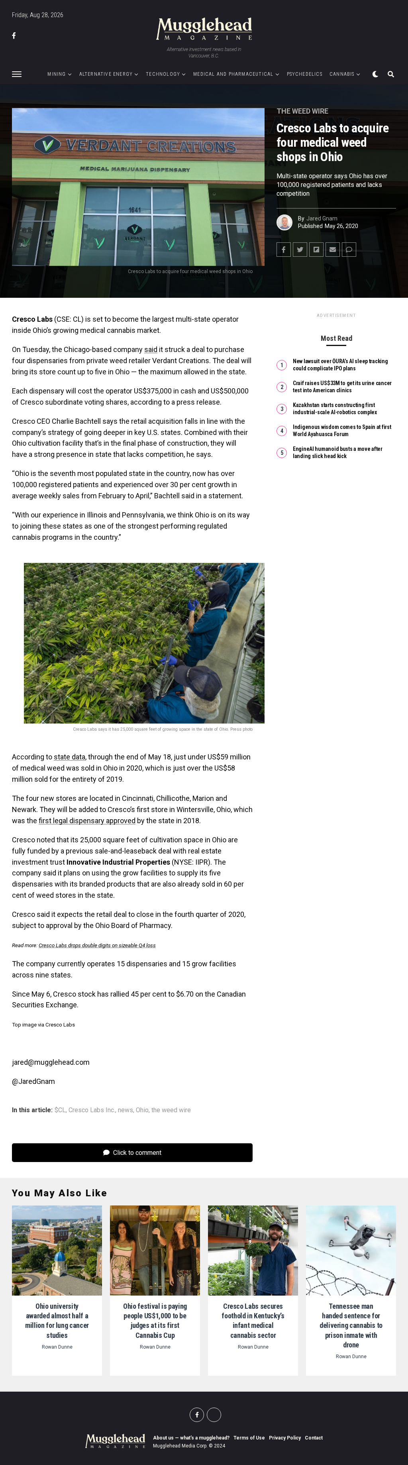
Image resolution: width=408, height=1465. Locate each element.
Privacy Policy (285, 1438)
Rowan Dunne (57, 1347)
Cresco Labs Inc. (92, 1110)
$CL (60, 1110)
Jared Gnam (321, 218)
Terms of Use (249, 1438)
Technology (163, 74)
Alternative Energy (106, 74)
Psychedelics (304, 74)
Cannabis (342, 74)
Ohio (142, 1110)
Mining (56, 74)
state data (69, 757)
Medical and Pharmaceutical (233, 74)
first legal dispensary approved (87, 820)
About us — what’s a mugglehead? (191, 1438)
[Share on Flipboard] (316, 249)
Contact (314, 1438)
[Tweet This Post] (300, 249)
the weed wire (171, 1110)
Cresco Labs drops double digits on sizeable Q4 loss (97, 945)
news (125, 1110)
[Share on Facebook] (284, 249)
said (150, 349)
